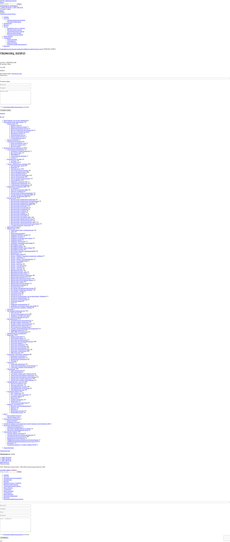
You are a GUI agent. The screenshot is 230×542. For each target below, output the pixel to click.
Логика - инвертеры (17, 257)
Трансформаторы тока (17, 390)
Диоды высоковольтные (18, 173)
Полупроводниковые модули (16, 311)
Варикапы (14, 167)
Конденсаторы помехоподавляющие (22, 193)
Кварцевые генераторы (18, 356)
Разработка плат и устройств (16, 28)
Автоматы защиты (16, 396)
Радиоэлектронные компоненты (15, 49)
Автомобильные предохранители (21, 320)
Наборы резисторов (17, 336)
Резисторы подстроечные (18, 346)
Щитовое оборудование (14, 30)
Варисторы (14, 398)
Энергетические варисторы (19, 403)
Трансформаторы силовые (19, 386)
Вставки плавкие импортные (20, 322)
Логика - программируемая (19, 261)
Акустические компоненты (15, 149)
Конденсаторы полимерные (19, 209)
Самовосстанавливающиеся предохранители (24, 328)
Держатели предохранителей (20, 325)
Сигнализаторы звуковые (18, 156)
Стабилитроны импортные (19, 183)
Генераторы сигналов (17, 233)
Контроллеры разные (17, 254)
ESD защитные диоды (17, 165)
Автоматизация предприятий (16, 20)
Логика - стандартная (17, 265)
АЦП (12, 232)
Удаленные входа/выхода (14, 141)
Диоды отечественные (18, 177)
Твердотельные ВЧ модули (19, 317)
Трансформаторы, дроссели (15, 382)
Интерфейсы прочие (17, 249)
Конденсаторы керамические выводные (23, 199)
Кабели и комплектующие (19, 127)
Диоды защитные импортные (20, 175)
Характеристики (9, 448)
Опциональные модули (18, 135)
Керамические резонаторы (19, 359)
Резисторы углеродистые (18, 351)
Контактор (10, 443)
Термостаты (14, 401)
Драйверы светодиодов (18, 241)
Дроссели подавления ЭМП (19, 190)
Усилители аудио (38, 49)
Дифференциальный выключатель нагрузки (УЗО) (22, 441)
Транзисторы (11, 369)
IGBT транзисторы (16, 370)
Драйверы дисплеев (17, 236)
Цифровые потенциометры (19, 304)
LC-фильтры (14, 188)
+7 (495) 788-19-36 (17, 7)
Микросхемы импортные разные (21, 278)
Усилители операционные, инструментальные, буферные (28, 296)
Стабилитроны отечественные (20, 185)
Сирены (13, 157)
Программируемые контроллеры (14, 122)
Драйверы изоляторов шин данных (21, 238)
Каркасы (13, 407)
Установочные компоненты (12, 419)
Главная (2, 49)
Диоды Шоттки (15, 180)
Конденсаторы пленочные (19, 206)
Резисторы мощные (17, 343)
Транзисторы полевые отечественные (22, 380)
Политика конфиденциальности (17, 44)
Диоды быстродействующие (19, 170)
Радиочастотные (16, 286)
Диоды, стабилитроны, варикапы (17, 164)
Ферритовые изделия (17, 411)
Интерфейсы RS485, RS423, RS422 (21, 248)
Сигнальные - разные (17, 291)
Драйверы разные (16, 240)
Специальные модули (17, 138)
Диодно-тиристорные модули (20, 314)
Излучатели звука (16, 153)
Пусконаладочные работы (15, 34)
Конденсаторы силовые (18, 212)
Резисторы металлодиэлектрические (22, 341)
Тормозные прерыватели (14, 427)
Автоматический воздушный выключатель (20, 435)
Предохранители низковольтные (21, 327)
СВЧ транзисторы (16, 372)
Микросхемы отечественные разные (22, 280)
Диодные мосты (16, 169)
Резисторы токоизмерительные (20, 349)
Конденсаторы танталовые (19, 215)
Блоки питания (11, 420)
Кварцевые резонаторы (18, 357)
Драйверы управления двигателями (22, 243)
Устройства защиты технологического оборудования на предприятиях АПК (27, 424)
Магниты (14, 409)
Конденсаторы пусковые (18, 211)
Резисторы (10, 335)
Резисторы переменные (18, 344)
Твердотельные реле (13, 417)
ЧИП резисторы (16, 353)
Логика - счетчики (16, 267)
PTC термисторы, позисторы (19, 394)
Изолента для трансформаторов (20, 406)
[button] (4, 464)
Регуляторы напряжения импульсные (22, 288)
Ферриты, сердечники (14, 404)
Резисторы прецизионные (19, 348)
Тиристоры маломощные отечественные (23, 365)
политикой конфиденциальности (13, 107)
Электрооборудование (10, 432)
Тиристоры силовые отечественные (22, 367)
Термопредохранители (18, 330)
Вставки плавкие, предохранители (21, 324)
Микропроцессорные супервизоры (21, 275)
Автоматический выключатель (16, 436)
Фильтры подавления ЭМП (19, 196)
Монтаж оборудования (14, 33)
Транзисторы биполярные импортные (22, 375)
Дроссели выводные (17, 385)
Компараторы (15, 253)
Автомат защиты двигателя (15, 433)
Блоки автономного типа (18, 143)
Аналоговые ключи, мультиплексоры (22, 230)
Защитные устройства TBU (19, 182)
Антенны (14, 161)
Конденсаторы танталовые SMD (21, 217)
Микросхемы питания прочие (20, 283)
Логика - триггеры (16, 269)
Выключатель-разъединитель (16, 438)
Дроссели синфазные (17, 191)
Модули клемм (15, 146)
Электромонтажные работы (15, 31)
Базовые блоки (15, 125)
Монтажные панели (17, 133)
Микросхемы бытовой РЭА (19, 277)
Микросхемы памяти (17, 282)
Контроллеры (11, 123)
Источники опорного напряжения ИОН (23, 251)
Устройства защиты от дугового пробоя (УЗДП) (21, 444)
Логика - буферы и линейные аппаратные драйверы (27, 256)
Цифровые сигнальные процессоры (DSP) (24, 306)
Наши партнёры (12, 39)
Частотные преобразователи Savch (17, 430)
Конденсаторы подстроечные (20, 207)
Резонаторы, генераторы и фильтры (18, 354)
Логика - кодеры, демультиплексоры (22, 259)
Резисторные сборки (17, 338)
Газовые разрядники (17, 399)
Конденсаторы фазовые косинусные (22, 219)
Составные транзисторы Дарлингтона (22, 374)
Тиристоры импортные (18, 364)
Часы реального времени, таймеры (21, 307)
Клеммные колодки (13, 422)
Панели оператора (12, 140)
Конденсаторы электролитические (21, 220)
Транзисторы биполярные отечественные (23, 377)
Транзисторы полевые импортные (21, 378)
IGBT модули (15, 312)
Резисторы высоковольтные (19, 340)
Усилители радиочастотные (19, 299)
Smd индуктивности (17, 383)
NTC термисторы (16, 393)
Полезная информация (14, 22)
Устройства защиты (13, 391)
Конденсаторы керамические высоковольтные (25, 201)
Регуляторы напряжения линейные (21, 290)
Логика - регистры (16, 264)
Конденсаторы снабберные (19, 214)
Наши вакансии (12, 43)
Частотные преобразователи (12, 425)
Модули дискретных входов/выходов (22, 130)
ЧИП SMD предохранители (19, 332)
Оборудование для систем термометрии (16, 120)
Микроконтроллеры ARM (19, 272)
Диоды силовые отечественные (20, 178)
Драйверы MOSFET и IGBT (19, 235)
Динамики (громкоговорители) (20, 151)
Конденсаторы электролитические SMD (23, 222)
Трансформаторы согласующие (20, 388)
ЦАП (12, 303)
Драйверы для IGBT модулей (20, 315)
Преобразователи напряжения (16, 333)
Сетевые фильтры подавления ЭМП (22, 194)
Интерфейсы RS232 (17, 246)
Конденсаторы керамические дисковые (23, 203)
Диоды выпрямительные (18, 172)
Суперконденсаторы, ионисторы (21, 225)
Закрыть (2, 113)
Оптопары (10, 309)
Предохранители (12, 319)
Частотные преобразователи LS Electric (19, 428)
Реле (5, 414)
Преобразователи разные (18, 285)
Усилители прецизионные (19, 298)
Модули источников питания (20, 132)
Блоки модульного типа (18, 144)
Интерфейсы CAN (16, 244)
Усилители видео (16, 294)
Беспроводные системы (14, 159)
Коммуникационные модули (19, 128)
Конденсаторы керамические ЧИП (21, 204)
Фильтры (13, 361)
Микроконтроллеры (13, 227)
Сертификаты (11, 41)
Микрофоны (14, 154)
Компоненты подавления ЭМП (16, 186)
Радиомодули (15, 162)
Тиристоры (10, 362)
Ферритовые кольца (17, 412)
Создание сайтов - (8, 470)
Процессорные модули (18, 136)
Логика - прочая (16, 262)
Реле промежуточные (13, 415)
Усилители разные (16, 301)
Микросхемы (29, 49)
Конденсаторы (11, 198)
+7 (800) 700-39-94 (5, 7)
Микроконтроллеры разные (19, 273)
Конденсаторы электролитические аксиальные (25, 223)
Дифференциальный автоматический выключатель (23, 440)
